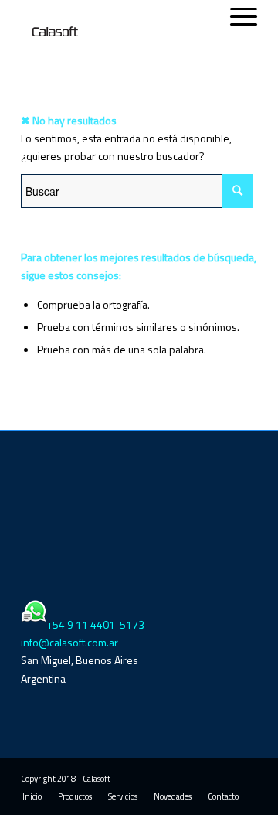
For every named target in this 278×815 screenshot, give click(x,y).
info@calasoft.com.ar (69, 642)
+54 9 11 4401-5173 (95, 624)
